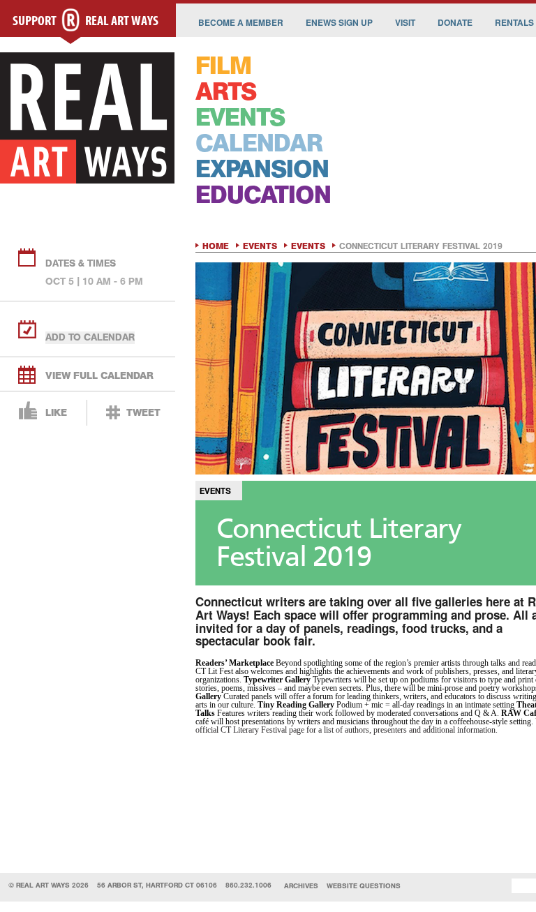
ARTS (225, 91)
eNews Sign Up (339, 22)
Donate (455, 22)
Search (491, 885)
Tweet (143, 413)
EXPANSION (262, 169)
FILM (223, 66)
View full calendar (99, 376)
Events (260, 246)
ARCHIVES (301, 885)
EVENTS (240, 117)
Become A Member (240, 22)
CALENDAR (258, 143)
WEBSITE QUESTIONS (364, 885)
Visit (405, 22)
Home (215, 246)
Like (56, 413)
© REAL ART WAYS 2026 (48, 885)
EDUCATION (263, 195)
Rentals (514, 22)
